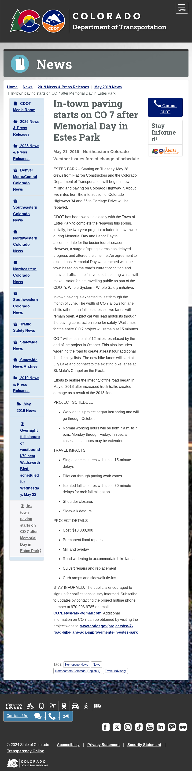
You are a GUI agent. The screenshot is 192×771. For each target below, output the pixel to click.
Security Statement (144, 745)
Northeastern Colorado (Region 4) (77, 671)
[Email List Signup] (171, 727)
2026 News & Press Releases (26, 128)
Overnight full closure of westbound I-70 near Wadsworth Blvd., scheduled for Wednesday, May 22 (30, 462)
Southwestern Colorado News (25, 306)
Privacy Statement (103, 745)
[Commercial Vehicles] (97, 706)
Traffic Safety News (24, 327)
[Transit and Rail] (41, 706)
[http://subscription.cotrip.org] (165, 150)
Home (12, 87)
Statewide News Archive (25, 363)
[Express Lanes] (14, 706)
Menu (183, 8)
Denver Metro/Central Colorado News (25, 179)
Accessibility (68, 745)
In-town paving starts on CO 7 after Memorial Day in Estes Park (29, 528)
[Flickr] (182, 727)
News (28, 87)
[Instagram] (127, 727)
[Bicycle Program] (30, 706)
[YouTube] (149, 727)
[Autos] (75, 706)
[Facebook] (105, 727)
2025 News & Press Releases (26, 152)
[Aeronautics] (53, 706)
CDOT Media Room (24, 107)
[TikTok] (138, 727)
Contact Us (17, 715)
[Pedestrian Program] (86, 706)
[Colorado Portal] (28, 762)
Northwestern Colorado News (25, 244)
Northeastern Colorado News (25, 275)
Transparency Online (25, 751)
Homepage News (76, 664)
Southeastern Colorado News (25, 213)
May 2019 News (108, 87)
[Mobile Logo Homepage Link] (88, 21)
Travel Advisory (115, 671)
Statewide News (25, 345)
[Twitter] (116, 727)
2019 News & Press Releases (63, 87)
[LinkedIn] (160, 727)
